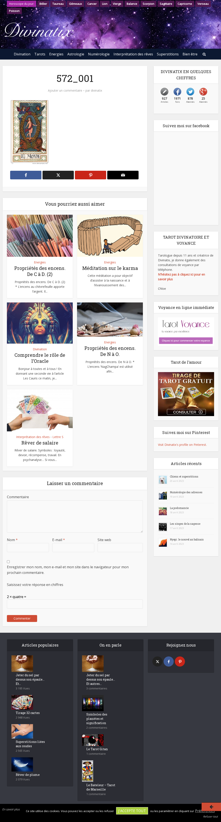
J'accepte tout (132, 810)
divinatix (96, 90)
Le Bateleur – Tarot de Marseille (100, 787)
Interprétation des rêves (133, 54)
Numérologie (99, 54)
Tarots (39, 54)
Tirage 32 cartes (28, 713)
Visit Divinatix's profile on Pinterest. (182, 445)
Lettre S (57, 437)
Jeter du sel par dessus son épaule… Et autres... (100, 679)
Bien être (190, 54)
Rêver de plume (28, 775)
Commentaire (18, 497)
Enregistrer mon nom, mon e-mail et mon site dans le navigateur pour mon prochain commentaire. (68, 570)
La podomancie (179, 508)
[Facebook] (169, 661)
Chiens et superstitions (184, 476)
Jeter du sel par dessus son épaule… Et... (30, 679)
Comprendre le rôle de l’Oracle (39, 358)
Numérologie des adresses (186, 492)
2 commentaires (96, 728)
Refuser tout (210, 816)
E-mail (58, 539)
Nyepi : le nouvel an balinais (187, 539)
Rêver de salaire (39, 443)
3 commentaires (96, 688)
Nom (12, 539)
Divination (22, 54)
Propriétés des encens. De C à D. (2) (40, 271)
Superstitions (168, 54)
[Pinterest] (180, 661)
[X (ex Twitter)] (157, 661)
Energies (56, 54)
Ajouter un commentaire (65, 90)
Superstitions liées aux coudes (30, 744)
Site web (104, 539)
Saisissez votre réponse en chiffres (35, 584)
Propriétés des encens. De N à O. (110, 351)
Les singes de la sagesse (185, 523)
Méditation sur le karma (110, 268)
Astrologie (75, 54)
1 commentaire (96, 754)
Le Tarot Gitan (97, 749)
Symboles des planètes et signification (96, 718)
